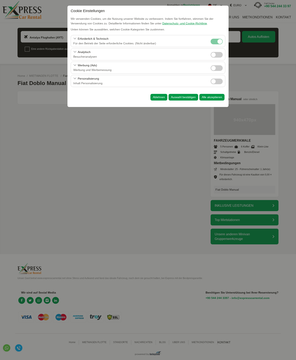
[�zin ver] (217, 54)
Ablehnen (159, 97)
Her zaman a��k (217, 41)
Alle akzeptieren (212, 97)
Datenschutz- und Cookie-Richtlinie (184, 23)
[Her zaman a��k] (217, 41)
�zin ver (217, 55)
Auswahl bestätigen (183, 97)
